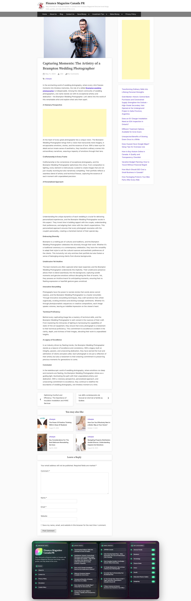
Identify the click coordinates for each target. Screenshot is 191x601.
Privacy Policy (131, 14)
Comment (45, 471)
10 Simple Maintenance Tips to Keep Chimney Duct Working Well (114, 567)
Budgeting (136, 581)
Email (43, 507)
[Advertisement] (74, 123)
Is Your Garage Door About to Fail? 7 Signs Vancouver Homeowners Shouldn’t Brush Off (114, 580)
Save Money (81, 14)
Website (44, 516)
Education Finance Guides (141, 577)
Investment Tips (98, 14)
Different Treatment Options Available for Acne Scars (82, 574)
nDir (61, 74)
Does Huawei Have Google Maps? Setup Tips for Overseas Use (84, 585)
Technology (137, 559)
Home (44, 14)
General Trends (138, 549)
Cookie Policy (42, 587)
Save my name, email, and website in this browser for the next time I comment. (74, 525)
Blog (61, 14)
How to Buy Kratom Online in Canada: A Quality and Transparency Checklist (133, 154)
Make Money (114, 14)
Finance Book (137, 563)
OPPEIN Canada (108, 549)
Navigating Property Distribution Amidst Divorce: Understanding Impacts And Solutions (99, 442)
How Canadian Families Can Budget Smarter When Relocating (114, 562)
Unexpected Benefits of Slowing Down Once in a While (83, 580)
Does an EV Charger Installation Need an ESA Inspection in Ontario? (134, 121)
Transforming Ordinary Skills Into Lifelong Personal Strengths (83, 550)
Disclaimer (41, 583)
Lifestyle (48, 79)
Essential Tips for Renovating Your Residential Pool (114, 573)
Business (136, 554)
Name (44, 498)
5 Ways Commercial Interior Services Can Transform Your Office (114, 587)
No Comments (73, 74)
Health (135, 572)
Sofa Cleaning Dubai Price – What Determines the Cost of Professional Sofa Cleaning (114, 555)
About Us (53, 14)
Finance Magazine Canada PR (65, 3)
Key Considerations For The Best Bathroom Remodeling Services (59, 442)
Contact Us (70, 14)
